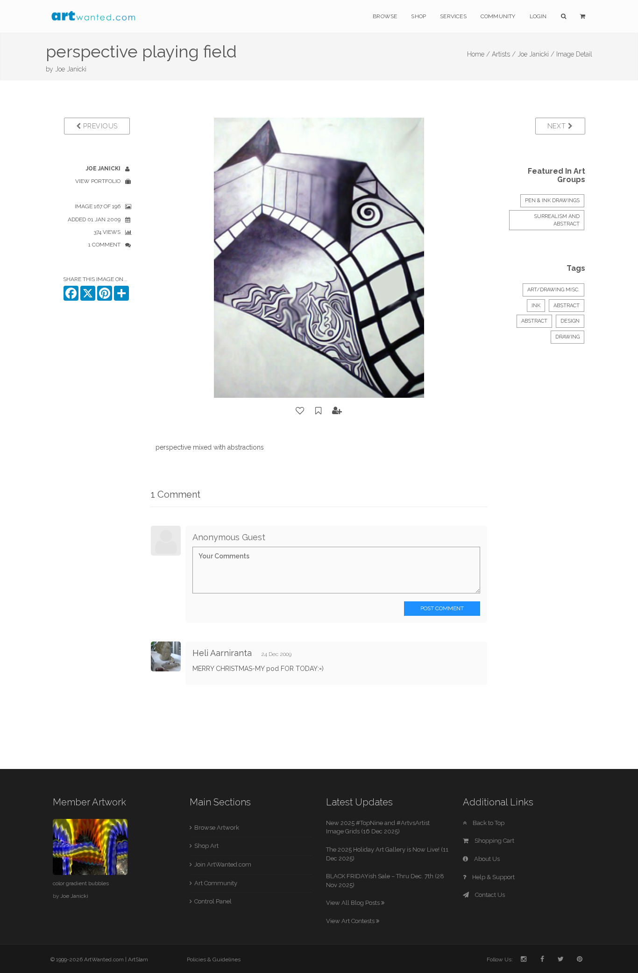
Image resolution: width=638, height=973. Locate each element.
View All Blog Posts (353, 902)
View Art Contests (351, 920)
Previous (99, 126)
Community (498, 16)
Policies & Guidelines (214, 959)
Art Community (215, 883)
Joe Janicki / (535, 54)
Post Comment (442, 608)
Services (453, 16)
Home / (478, 54)
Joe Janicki (70, 69)
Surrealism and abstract (557, 220)
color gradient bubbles (81, 883)
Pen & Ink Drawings (552, 200)
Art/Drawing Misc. (553, 290)
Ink (536, 306)
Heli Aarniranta (222, 653)
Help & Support (493, 877)
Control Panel (213, 901)
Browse (385, 16)
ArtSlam (138, 959)
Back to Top (487, 822)
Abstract (566, 306)
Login (538, 16)
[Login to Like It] (300, 410)
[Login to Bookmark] (318, 410)
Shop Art (206, 845)
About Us (486, 858)
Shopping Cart (493, 840)
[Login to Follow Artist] (337, 410)
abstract (534, 321)
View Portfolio (98, 181)
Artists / (504, 54)
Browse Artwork (216, 827)
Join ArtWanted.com (222, 864)
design (570, 321)
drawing (567, 337)
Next (557, 126)
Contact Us (489, 894)
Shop (418, 16)
